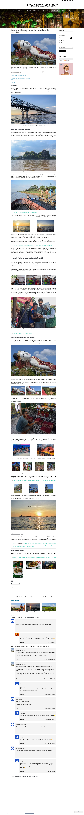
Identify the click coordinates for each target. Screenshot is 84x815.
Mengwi (38, 293)
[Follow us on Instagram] (69, 0)
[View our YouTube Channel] (67, 0)
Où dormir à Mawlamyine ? (16, 79)
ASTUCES (63, 10)
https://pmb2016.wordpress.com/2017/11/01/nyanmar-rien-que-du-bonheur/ (32, 655)
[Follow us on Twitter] (66, 0)
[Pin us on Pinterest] (71, 0)
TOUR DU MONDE (55, 10)
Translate (67, 60)
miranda (17, 620)
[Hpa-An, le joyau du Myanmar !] (49, 607)
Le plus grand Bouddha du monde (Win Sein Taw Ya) (21, 78)
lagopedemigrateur (20, 650)
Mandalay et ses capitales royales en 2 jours (32, 611)
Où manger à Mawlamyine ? (17, 81)
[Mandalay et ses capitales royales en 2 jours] (33, 607)
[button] (22, 226)
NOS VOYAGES (21, 10)
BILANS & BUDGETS (45, 10)
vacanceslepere (19, 748)
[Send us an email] (62, 0)
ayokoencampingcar (20, 724)
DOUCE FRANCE (36, 10)
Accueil (14, 10)
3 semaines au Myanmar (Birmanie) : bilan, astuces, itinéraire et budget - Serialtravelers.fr (32, 646)
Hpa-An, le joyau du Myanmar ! (49, 596)
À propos (69, 10)
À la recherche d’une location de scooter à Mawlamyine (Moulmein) (23, 76)
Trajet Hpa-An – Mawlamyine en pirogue (19, 75)
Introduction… (14, 74)
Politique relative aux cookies (29, 813)
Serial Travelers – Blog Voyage (42, 4)
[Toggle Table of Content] (42, 72)
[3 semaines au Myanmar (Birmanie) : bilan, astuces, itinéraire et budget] (18, 607)
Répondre (18, 629)
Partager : (14, 82)
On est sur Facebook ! (61, 30)
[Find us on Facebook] (64, 0)
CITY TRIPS (29, 10)
